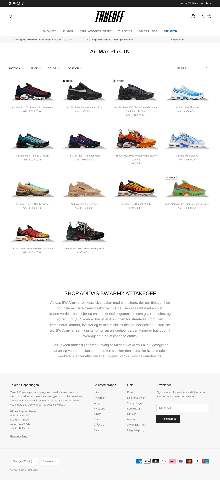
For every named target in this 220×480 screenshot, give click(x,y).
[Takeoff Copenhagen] (110, 16)
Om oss (131, 413)
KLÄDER (68, 31)
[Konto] (201, 16)
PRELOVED (170, 31)
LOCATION (73, 68)
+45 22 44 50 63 (19, 415)
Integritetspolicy (136, 430)
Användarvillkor (136, 424)
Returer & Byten (136, 397)
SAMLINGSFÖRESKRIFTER (95, 31)
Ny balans (99, 408)
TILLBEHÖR (125, 31)
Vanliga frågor (134, 403)
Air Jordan (99, 397)
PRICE (34, 68)
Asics (97, 419)
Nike (96, 392)
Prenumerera (168, 418)
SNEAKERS (49, 31)
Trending (181, 67)
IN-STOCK (14, 68)
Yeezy (97, 403)
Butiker (131, 419)
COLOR (52, 68)
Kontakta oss (134, 408)
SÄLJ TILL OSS (148, 31)
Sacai (97, 430)
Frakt (130, 392)
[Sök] (11, 16)
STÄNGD (99, 424)
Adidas (97, 413)
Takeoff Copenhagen (27, 470)
